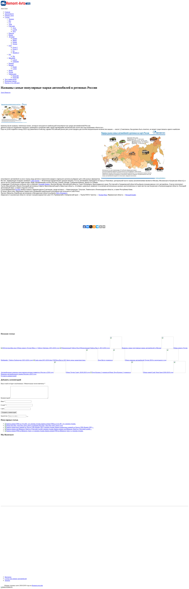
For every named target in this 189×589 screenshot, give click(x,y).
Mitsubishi (12, 58)
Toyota (11, 72)
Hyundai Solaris (44, 184)
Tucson (15, 44)
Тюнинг (11, 19)
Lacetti (15, 30)
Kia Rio (18, 189)
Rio (14, 56)
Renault (11, 65)
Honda (11, 35)
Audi (10, 24)
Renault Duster (130, 195)
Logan (15, 69)
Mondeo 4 (16, 53)
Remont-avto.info (37, 585)
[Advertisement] (52, 108)
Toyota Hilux (102, 195)
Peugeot (11, 63)
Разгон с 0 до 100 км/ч (12, 83)
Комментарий (5, 398)
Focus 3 (15, 49)
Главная (7, 12)
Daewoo (11, 33)
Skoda (11, 70)
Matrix (15, 40)
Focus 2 (15, 47)
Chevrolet (12, 26)
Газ (10, 22)
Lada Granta (35, 181)
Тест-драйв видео (10, 79)
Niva (14, 31)
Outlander (16, 61)
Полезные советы (11, 81)
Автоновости (9, 14)
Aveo (14, 28)
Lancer (15, 60)
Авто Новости (5, 92)
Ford (10, 45)
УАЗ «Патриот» (61, 193)
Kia (10, 54)
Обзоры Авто (9, 15)
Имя (3, 401)
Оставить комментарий (8, 376)
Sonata (15, 42)
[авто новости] (133, 179)
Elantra (15, 38)
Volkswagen (12, 74)
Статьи (7, 17)
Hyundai (11, 37)
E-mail (3, 405)
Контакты (8, 577)
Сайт (2, 409)
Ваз (10, 21)
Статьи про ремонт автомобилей (16, 579)
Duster (15, 67)
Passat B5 (16, 76)
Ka (13, 51)
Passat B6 (16, 77)
